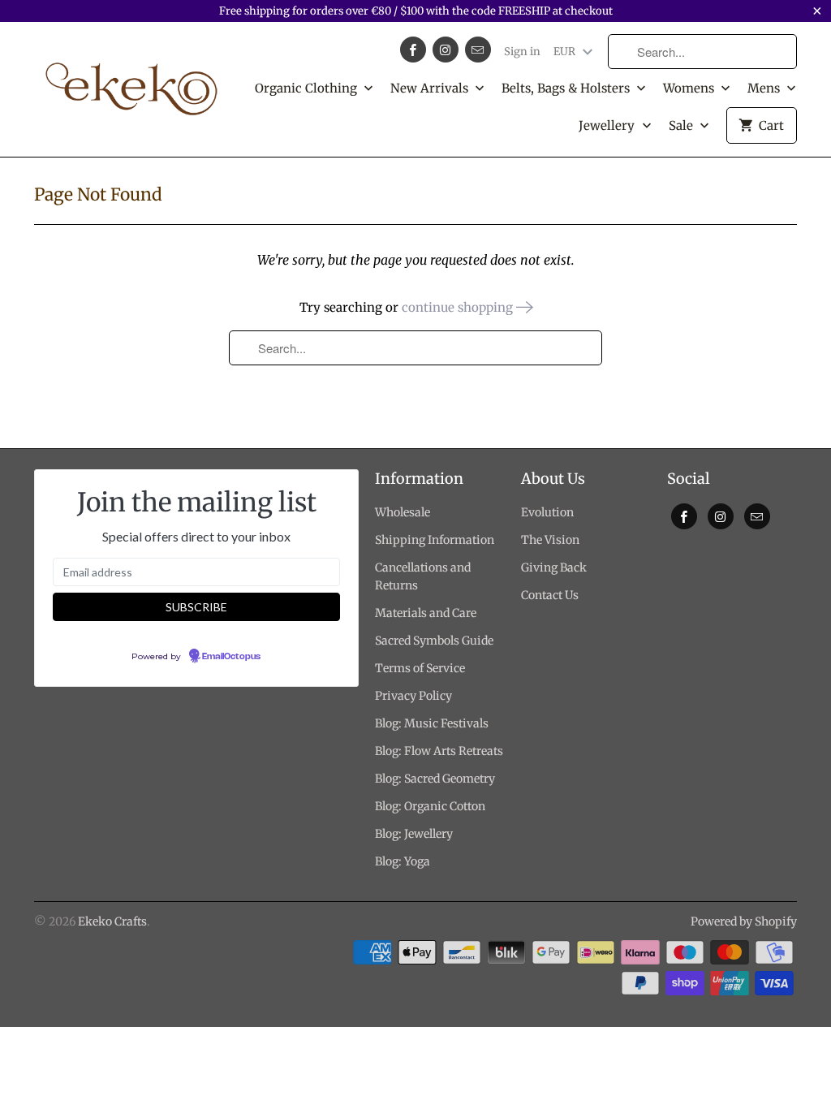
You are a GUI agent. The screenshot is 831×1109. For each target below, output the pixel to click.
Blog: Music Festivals (432, 723)
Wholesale (402, 512)
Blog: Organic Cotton (430, 806)
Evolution (547, 512)
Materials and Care (425, 613)
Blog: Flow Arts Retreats (439, 751)
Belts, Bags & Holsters (567, 88)
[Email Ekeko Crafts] (478, 50)
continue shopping (459, 307)
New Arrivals (430, 88)
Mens (765, 88)
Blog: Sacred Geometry (435, 778)
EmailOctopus (231, 657)
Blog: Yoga (402, 861)
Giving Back (554, 567)
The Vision (550, 540)
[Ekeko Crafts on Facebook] (413, 50)
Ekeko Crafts (112, 921)
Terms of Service (420, 668)
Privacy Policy (413, 695)
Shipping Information (434, 540)
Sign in (522, 51)
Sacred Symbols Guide (434, 640)
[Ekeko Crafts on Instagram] (446, 50)
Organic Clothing (307, 88)
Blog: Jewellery (414, 833)
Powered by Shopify (744, 921)
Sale (682, 125)
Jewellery (608, 125)
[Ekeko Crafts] (131, 81)
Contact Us (550, 595)
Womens (690, 88)
